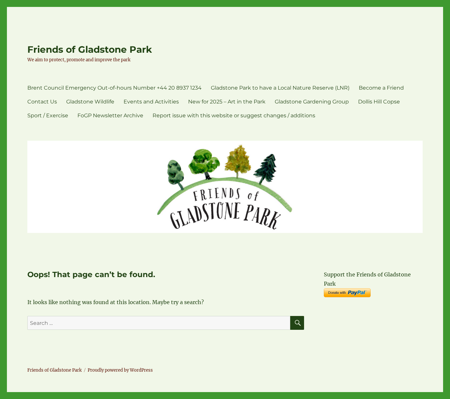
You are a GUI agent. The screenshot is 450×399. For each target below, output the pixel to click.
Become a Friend (381, 88)
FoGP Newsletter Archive (110, 115)
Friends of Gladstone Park (89, 49)
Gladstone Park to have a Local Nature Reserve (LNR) (280, 88)
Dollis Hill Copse (379, 102)
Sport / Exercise (47, 115)
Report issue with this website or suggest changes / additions (234, 115)
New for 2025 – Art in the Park (227, 102)
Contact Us (42, 102)
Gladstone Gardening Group (312, 102)
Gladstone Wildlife (90, 102)
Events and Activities (151, 102)
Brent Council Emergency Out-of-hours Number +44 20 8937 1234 (114, 88)
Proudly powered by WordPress (120, 370)
